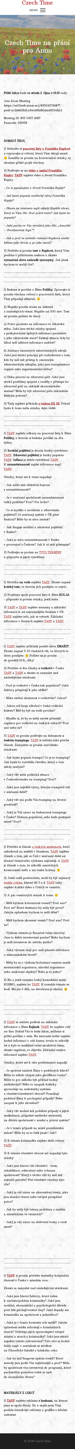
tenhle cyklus (13, 882)
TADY (18, 175)
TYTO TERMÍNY (50, 552)
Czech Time (37, 2)
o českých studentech (46, 846)
